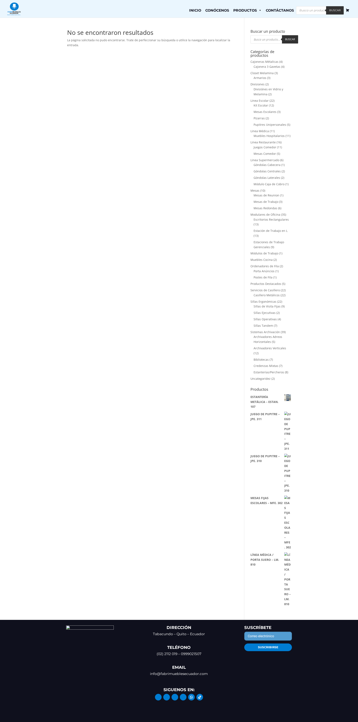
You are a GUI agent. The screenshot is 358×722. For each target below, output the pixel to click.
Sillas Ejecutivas (265, 313)
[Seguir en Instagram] (166, 697)
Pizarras (259, 118)
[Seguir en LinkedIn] (175, 697)
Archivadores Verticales (270, 348)
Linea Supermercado (264, 160)
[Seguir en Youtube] (183, 697)
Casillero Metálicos (267, 295)
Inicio (195, 10)
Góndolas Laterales (267, 178)
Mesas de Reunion (266, 195)
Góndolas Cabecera (267, 165)
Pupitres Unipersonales (270, 125)
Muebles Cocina (261, 260)
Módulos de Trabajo (264, 253)
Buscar (335, 10)
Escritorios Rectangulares (271, 219)
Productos (245, 10)
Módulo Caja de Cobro (269, 184)
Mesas (254, 190)
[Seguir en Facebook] (158, 697)
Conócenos (217, 10)
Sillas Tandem (263, 326)
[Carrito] (347, 10)
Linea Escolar (259, 101)
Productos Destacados (265, 284)
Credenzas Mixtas (266, 366)
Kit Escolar (261, 105)
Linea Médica (259, 131)
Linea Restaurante (263, 142)
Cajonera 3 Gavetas (267, 67)
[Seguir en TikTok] (199, 697)
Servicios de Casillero (265, 290)
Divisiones (257, 84)
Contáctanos (280, 10)
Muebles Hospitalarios (269, 136)
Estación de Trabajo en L (271, 231)
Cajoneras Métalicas (264, 62)
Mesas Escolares (265, 112)
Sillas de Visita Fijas (267, 306)
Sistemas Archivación (265, 332)
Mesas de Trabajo (266, 202)
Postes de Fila (263, 277)
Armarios (260, 78)
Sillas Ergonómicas (263, 302)
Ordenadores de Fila (264, 266)
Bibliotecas (261, 360)
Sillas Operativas (265, 319)
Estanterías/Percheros (269, 372)
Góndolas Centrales (267, 171)
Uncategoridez (260, 379)
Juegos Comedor (265, 147)
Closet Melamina (262, 73)
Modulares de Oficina (265, 214)
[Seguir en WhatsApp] (191, 697)
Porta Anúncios (264, 271)
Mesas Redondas (265, 208)
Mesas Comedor (265, 154)
